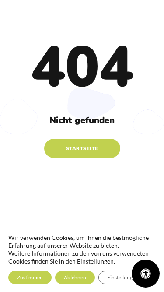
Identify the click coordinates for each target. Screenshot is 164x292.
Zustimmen (30, 277)
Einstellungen (122, 277)
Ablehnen (75, 277)
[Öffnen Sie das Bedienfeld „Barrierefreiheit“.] (146, 274)
